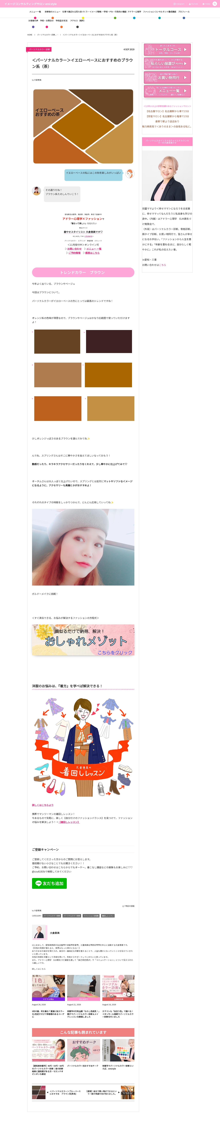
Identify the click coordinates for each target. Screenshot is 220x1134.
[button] (215, 3)
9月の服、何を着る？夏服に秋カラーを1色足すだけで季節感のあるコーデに (48, 1014)
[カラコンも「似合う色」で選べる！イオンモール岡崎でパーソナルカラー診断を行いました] (118, 986)
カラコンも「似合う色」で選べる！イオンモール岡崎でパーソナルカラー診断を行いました (117, 1014)
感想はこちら (92, 252)
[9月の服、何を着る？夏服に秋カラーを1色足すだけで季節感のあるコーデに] (48, 986)
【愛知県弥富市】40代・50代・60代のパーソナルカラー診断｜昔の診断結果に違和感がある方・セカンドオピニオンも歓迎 (48, 1069)
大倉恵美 (37, 80)
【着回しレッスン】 (69, 822)
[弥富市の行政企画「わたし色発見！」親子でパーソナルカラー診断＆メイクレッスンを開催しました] (83, 986)
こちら (162, 265)
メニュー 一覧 (94, 248)
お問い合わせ (74, 248)
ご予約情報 (75, 252)
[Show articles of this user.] (38, 931)
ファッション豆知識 (91, 915)
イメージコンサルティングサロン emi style (30, 4)
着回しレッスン (108, 915)
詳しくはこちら (39, 968)
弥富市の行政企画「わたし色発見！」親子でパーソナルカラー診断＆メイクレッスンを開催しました (83, 1014)
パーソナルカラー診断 (39, 49)
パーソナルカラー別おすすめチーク (82, 1065)
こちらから (88, 236)
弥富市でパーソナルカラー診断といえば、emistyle (117, 1067)
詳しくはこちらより (43, 805)
